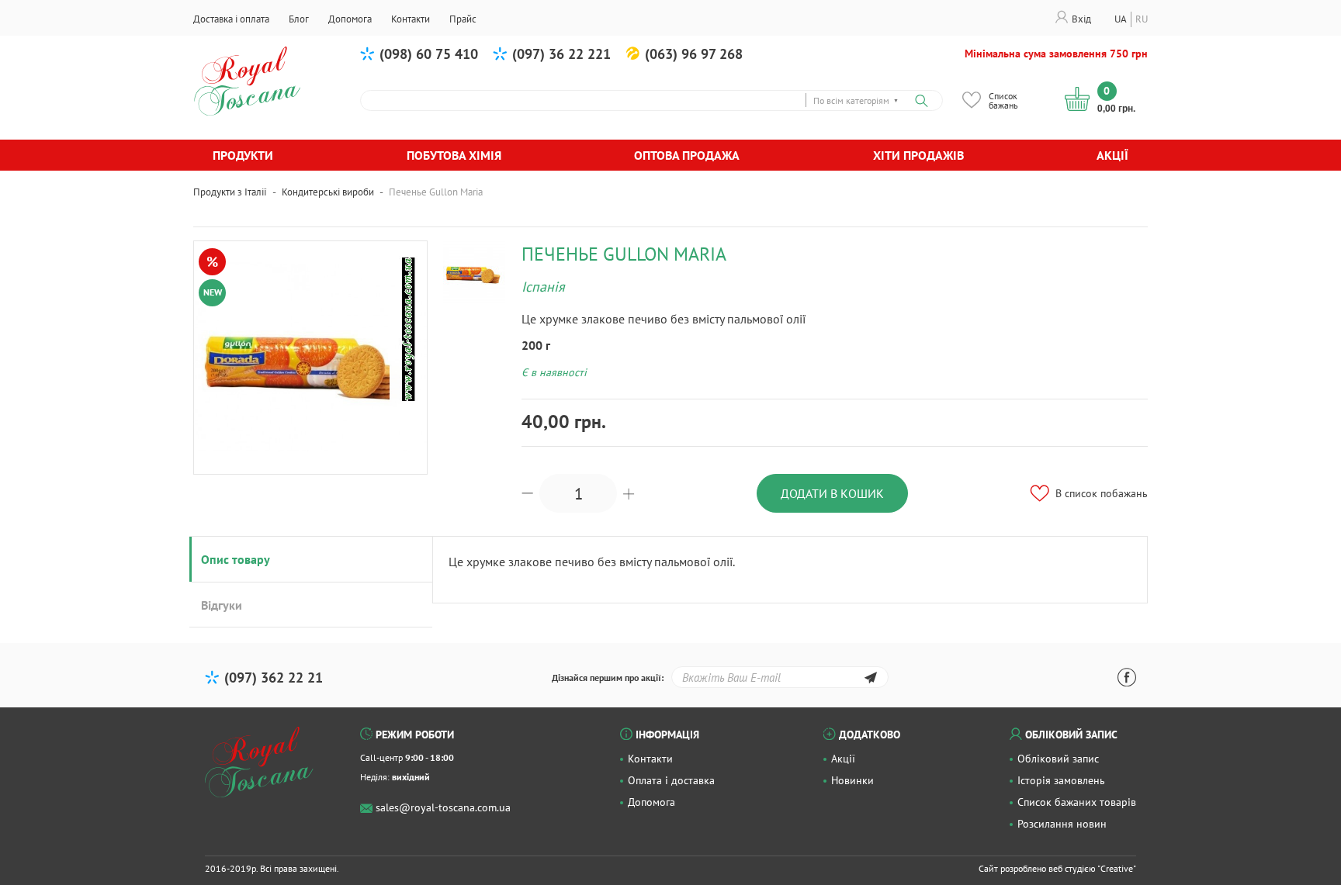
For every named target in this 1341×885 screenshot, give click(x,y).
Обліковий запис (1058, 759)
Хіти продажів (918, 155)
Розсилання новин (1062, 824)
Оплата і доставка (671, 780)
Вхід (1081, 19)
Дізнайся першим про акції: (608, 677)
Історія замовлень (1061, 780)
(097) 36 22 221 (561, 54)
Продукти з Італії (230, 192)
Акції (1112, 155)
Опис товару (235, 559)
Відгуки (221, 605)
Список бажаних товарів (1076, 802)
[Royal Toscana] (259, 762)
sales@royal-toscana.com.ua (443, 807)
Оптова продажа (687, 155)
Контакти (650, 759)
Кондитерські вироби (328, 192)
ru (1141, 19)
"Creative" (1116, 868)
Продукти (243, 155)
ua (1120, 19)
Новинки (852, 780)
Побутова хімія (454, 155)
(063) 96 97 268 (694, 54)
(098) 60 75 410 (428, 54)
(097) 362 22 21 (273, 677)
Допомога (651, 802)
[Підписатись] (870, 679)
